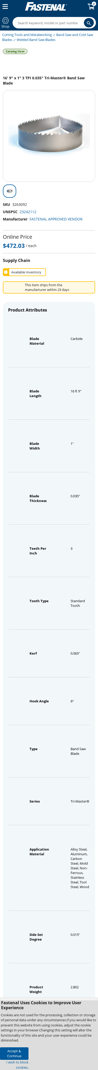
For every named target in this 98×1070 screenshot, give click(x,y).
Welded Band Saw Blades (36, 39)
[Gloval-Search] (89, 22)
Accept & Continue (14, 1053)
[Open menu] (4, 6)
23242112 (28, 211)
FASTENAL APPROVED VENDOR (56, 219)
